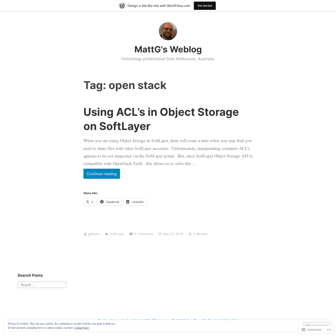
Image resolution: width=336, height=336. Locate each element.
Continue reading (100, 175)
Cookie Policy (81, 327)
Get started (204, 5)
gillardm (94, 234)
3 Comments (143, 234)
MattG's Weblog (168, 49)
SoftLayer (116, 234)
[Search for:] (42, 284)
